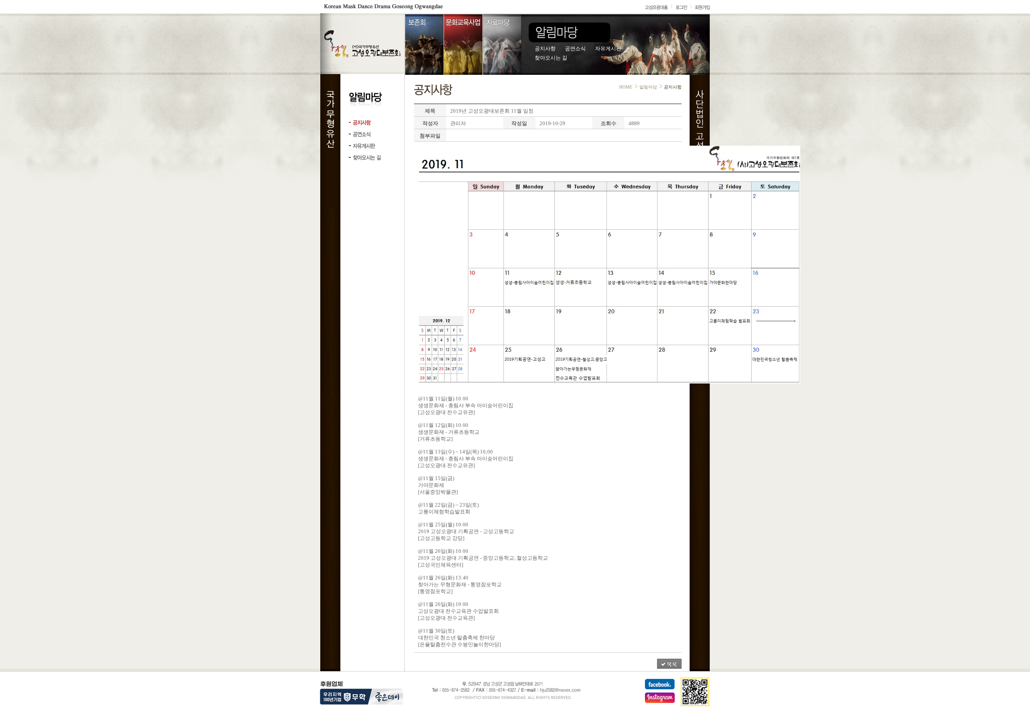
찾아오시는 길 (551, 58)
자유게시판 (608, 49)
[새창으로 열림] (660, 685)
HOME (625, 87)
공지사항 (545, 49)
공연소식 (575, 49)
